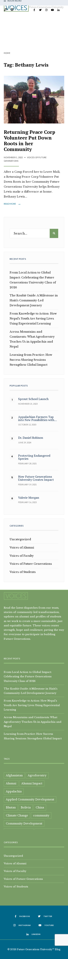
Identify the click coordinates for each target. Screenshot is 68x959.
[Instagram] (46, 10)
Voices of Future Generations (31, 563)
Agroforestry (37, 775)
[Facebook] (34, 10)
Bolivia (26, 807)
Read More (12, 204)
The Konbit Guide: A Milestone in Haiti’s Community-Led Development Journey (34, 300)
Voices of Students (23, 572)
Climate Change (17, 815)
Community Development (24, 823)
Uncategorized (20, 539)
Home (7, 53)
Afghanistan (14, 775)
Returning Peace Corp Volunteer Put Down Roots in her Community (29, 140)
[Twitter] (40, 10)
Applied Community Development (30, 799)
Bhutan (11, 807)
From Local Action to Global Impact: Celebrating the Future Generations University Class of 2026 (28, 676)
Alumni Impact (31, 783)
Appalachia (14, 791)
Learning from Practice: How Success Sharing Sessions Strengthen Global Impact (31, 359)
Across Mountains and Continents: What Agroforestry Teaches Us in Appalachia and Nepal (32, 722)
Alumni (11, 783)
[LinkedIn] (58, 10)
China (40, 807)
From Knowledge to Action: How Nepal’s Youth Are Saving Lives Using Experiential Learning (33, 318)
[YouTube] (52, 10)
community (41, 815)
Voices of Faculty (22, 555)
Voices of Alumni (22, 547)
